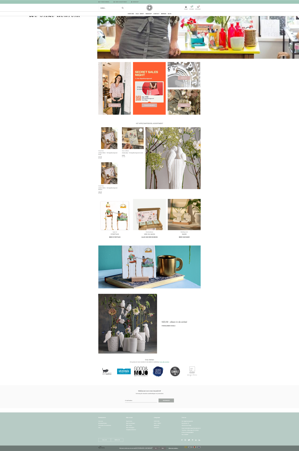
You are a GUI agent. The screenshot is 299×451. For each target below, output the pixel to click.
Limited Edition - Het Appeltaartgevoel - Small (108, 153)
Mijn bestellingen (130, 423)
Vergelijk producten (131, 429)
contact (184, 78)
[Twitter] (189, 440)
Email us (117, 439)
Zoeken (122, 8)
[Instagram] (185, 440)
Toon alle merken (164, 362)
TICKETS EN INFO (149, 105)
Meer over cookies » (173, 448)
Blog (169, 13)
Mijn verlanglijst (130, 427)
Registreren (129, 421)
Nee (163, 448)
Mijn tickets (129, 425)
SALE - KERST (140, 13)
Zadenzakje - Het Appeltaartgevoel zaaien (132, 153)
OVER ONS (131, 13)
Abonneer (166, 400)
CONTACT (156, 13)
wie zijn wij (114, 105)
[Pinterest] (192, 440)
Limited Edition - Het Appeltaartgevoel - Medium (108, 188)
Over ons (100, 421)
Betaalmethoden (102, 423)
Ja (155, 448)
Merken (163, 13)
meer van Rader (184, 237)
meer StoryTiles (114, 237)
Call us (104, 439)
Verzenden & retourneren (104, 425)
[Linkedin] (199, 440)
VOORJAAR (184, 105)
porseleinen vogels (168, 325)
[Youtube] (195, 440)
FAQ (99, 427)
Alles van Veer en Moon (149, 237)
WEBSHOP (149, 13)
